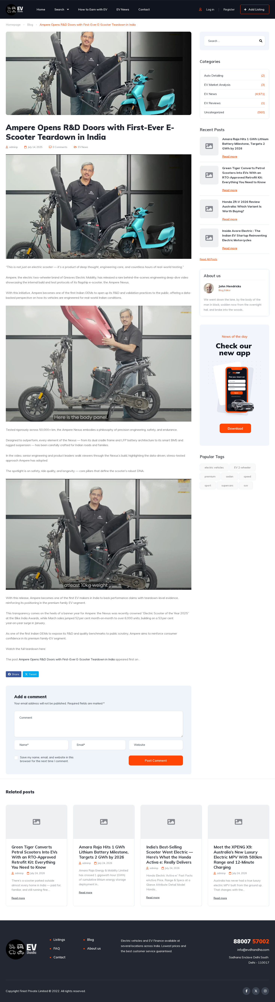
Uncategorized (214, 112)
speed (247, 476)
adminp (13, 147)
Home (41, 9)
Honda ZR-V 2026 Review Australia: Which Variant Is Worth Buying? (242, 206)
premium (210, 476)
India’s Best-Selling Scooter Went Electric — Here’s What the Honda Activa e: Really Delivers (169, 854)
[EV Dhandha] (14, 9)
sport (208, 485)
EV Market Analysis (217, 85)
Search (59, 9)
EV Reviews (212, 103)
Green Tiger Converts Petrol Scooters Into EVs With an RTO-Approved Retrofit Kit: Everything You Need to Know (244, 175)
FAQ (57, 948)
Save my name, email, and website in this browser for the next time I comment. (47, 759)
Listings (59, 940)
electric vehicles (214, 467)
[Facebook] (246, 991)
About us (94, 948)
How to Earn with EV (92, 9)
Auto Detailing (213, 75)
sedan (229, 476)
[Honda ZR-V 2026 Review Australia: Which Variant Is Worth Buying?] (209, 208)
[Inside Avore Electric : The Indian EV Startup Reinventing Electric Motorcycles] (209, 237)
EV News (123, 9)
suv (246, 485)
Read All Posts (208, 259)
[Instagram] (265, 991)
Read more (229, 156)
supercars (227, 485)
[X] (256, 991)
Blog (30, 24)
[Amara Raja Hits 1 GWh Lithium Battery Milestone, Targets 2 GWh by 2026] (209, 146)
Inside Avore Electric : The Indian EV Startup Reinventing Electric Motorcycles (244, 235)
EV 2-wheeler (242, 467)
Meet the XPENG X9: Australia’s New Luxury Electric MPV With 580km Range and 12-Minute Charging (238, 857)
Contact (144, 9)
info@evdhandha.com (253, 950)
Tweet (32, 674)
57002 (251, 941)
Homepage (13, 24)
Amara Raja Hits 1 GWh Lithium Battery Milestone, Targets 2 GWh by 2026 (245, 143)
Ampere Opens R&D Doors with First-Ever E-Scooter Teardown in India (67, 659)
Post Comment (156, 760)
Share (15, 674)
